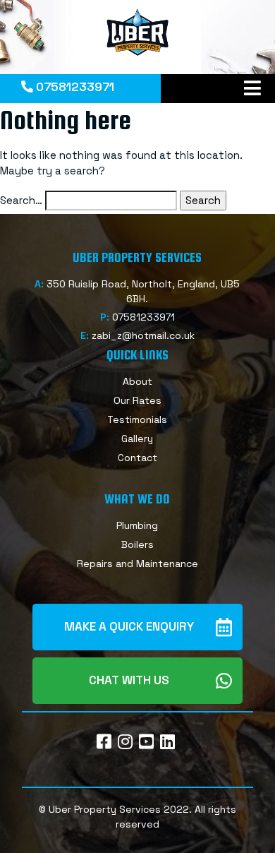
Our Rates (137, 400)
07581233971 (73, 87)
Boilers (137, 544)
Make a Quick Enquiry (129, 626)
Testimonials (137, 419)
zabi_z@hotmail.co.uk (143, 335)
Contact (137, 457)
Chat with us (129, 680)
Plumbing (137, 525)
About (137, 381)
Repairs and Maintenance (137, 563)
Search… (21, 200)
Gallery (137, 438)
